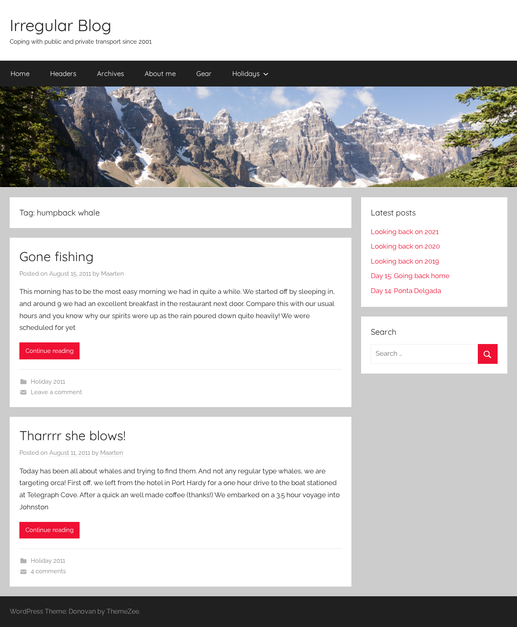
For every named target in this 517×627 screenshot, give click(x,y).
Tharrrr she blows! (72, 435)
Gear (204, 73)
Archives (110, 73)
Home (20, 73)
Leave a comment (56, 392)
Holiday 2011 (48, 381)
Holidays (246, 73)
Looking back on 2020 (405, 246)
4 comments (48, 571)
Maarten (112, 273)
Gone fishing (56, 256)
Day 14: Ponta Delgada (406, 291)
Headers (63, 73)
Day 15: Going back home (410, 276)
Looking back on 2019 (405, 261)
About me (160, 73)
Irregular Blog (60, 25)
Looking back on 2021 (405, 232)
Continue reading (49, 351)
